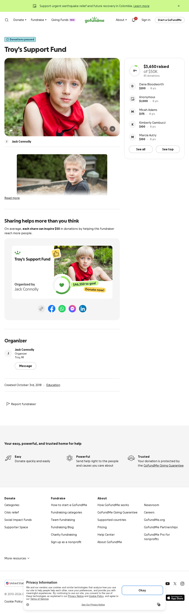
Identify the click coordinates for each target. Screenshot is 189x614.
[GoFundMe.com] (94, 20)
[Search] (6, 20)
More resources (15, 558)
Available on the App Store (175, 598)
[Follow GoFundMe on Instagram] (182, 583)
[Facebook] (51, 309)
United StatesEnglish (23, 583)
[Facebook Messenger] (72, 309)
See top (168, 149)
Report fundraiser (23, 404)
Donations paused (22, 39)
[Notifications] (133, 20)
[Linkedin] (82, 309)
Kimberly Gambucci (152, 122)
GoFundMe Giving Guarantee (164, 465)
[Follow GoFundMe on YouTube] (167, 583)
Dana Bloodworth (151, 84)
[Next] (112, 129)
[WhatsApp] (62, 309)
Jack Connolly (24, 349)
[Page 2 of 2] (14, 130)
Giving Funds (62, 19)
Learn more (141, 6)
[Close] (179, 6)
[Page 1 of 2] (11, 130)
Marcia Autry (147, 135)
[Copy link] (41, 309)
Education (53, 385)
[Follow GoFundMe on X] (175, 583)
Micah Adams (148, 109)
